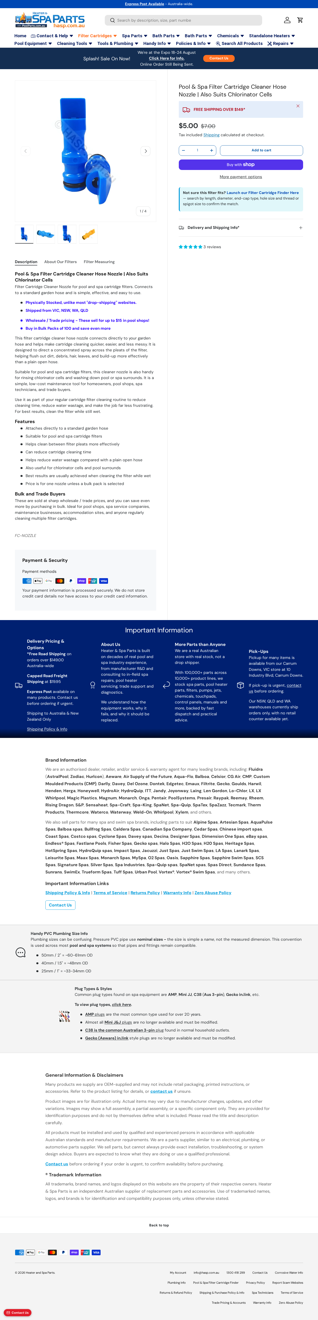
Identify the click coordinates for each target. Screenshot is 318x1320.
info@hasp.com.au (206, 1273)
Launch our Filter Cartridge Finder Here (263, 192)
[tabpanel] (85, 396)
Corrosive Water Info (289, 1273)
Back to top (159, 1225)
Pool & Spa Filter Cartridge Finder (216, 1283)
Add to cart (261, 150)
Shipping (211, 134)
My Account (178, 1273)
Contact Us (219, 58)
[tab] (26, 261)
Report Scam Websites (287, 1283)
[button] (300, 20)
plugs (95, 1014)
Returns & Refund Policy (176, 1293)
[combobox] (183, 20)
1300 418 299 (236, 1273)
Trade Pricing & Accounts (229, 1303)
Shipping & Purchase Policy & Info (222, 1293)
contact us (161, 1091)
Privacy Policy (255, 1283)
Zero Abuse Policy (213, 893)
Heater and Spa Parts (40, 1273)
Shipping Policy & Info (47, 729)
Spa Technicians (262, 1293)
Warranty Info (177, 893)
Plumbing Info (177, 1283)
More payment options (241, 176)
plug (124, 1030)
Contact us (56, 1164)
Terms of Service (110, 893)
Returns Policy (145, 893)
